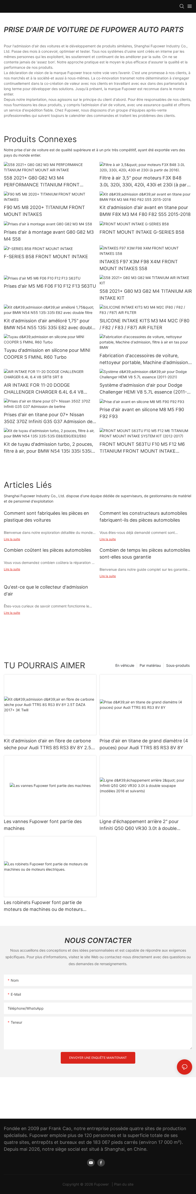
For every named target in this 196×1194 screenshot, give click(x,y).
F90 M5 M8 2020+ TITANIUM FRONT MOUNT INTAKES (44, 211)
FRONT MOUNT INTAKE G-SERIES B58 (142, 232)
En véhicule (124, 665)
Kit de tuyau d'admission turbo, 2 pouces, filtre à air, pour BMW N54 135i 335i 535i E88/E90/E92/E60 (48, 447)
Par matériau (150, 665)
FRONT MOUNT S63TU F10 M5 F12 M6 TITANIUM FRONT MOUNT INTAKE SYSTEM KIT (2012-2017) (142, 447)
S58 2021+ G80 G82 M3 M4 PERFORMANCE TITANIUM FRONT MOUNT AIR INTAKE (42, 181)
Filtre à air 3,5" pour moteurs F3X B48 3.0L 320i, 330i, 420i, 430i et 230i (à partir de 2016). (145, 181)
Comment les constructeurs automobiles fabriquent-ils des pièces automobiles (143, 516)
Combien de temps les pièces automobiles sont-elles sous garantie (145, 553)
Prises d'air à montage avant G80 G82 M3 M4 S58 (49, 235)
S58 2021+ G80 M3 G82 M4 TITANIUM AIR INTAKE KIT (146, 294)
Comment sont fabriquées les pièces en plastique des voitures (46, 516)
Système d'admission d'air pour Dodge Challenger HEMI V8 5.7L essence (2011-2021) (143, 388)
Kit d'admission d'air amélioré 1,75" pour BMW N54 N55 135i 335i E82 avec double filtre (49, 324)
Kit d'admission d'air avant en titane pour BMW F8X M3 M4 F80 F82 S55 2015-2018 (145, 211)
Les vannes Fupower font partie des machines (43, 825)
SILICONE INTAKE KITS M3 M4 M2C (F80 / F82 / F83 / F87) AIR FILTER (144, 324)
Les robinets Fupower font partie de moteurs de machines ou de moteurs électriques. (43, 906)
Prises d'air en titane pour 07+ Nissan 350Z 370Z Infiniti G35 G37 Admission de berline (48, 418)
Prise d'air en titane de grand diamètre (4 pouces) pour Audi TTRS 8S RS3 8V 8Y (144, 744)
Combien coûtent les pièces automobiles (47, 550)
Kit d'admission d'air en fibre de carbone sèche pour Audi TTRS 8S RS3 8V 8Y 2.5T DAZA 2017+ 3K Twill (49, 744)
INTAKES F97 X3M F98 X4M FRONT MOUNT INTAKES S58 (139, 265)
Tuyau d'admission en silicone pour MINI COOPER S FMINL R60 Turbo (47, 354)
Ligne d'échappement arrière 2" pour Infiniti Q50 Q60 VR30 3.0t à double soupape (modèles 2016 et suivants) (139, 825)
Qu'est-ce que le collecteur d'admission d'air (46, 590)
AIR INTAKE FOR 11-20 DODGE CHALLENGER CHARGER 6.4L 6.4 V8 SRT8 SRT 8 (43, 388)
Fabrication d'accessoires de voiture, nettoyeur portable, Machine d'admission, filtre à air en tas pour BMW (144, 359)
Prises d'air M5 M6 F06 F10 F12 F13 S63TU (50, 286)
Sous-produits (178, 665)
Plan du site (123, 1184)
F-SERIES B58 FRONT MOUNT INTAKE (46, 256)
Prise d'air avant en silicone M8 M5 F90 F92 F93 (142, 413)
